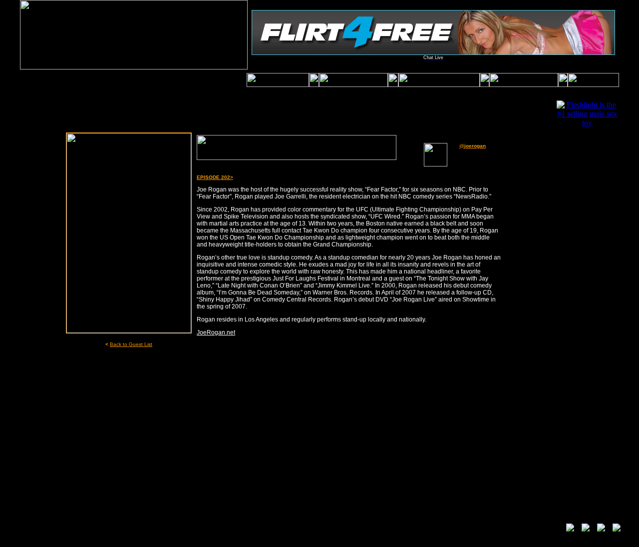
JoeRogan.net (216, 332)
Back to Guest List (131, 344)
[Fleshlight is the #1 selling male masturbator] (587, 122)
